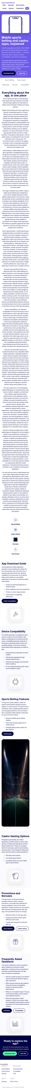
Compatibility (20, 8)
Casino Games (22, 929)
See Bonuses (8, 734)
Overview (4, 1081)
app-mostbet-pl (8, 2)
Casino (4, 8)
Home (4, 5)
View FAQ (23, 1053)
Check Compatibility (10, 601)
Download (11, 5)
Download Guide (9, 73)
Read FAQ (22, 73)
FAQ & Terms (14, 1081)
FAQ (27, 8)
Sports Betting (20, 5)
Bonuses (11, 8)
